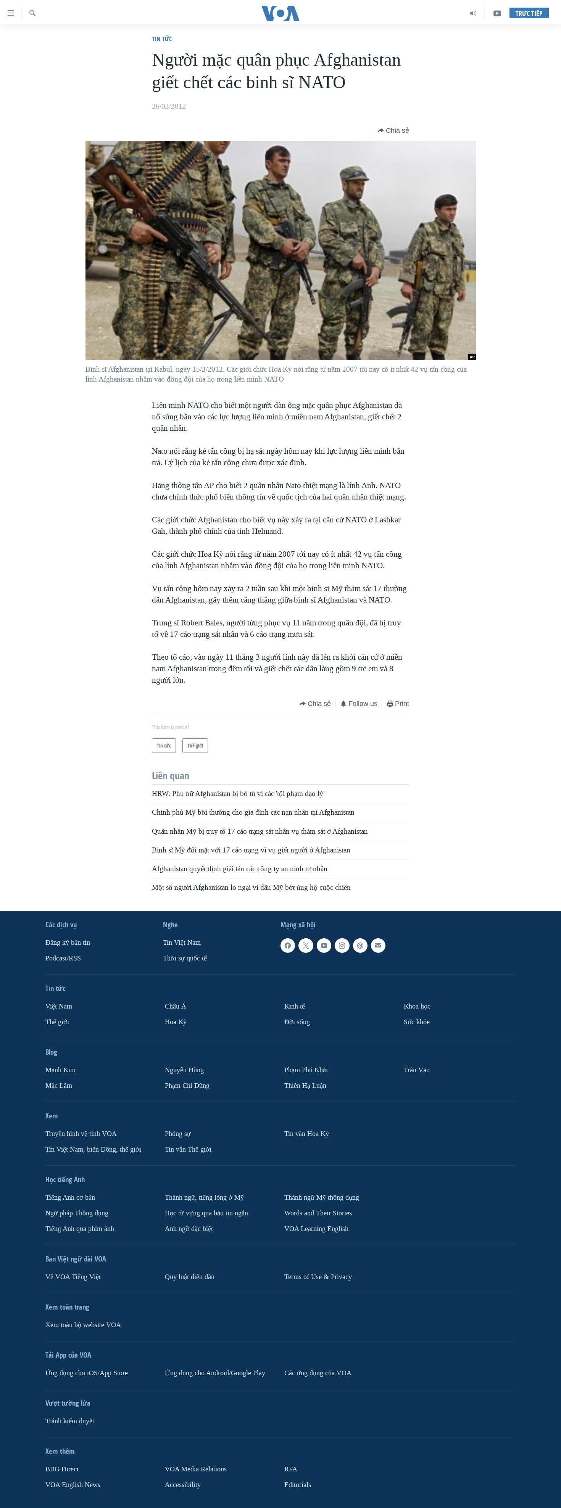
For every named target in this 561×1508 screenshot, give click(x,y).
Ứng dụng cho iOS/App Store (86, 1372)
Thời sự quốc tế (185, 958)
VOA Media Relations (196, 1468)
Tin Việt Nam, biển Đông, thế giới (93, 1149)
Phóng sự (178, 1133)
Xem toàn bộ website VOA (83, 1324)
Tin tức (162, 38)
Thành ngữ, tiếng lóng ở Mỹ (204, 1197)
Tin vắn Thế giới (188, 1149)
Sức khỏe (417, 1022)
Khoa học (417, 1006)
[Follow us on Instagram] (342, 945)
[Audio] (473, 13)
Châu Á (175, 1006)
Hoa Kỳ (176, 1022)
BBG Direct (62, 1468)
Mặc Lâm (58, 1085)
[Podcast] (360, 945)
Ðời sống (297, 1022)
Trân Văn (417, 1070)
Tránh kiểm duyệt (69, 1420)
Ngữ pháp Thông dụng (76, 1212)
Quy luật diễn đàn (189, 1276)
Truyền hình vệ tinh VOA (81, 1133)
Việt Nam (58, 1006)
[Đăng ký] (378, 945)
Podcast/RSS (63, 958)
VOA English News (72, 1484)
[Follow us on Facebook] (287, 945)
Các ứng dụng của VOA (317, 1372)
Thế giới (57, 1022)
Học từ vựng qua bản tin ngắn (206, 1212)
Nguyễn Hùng (184, 1070)
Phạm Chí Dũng (187, 1085)
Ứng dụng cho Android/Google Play (215, 1372)
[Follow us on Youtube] (324, 945)
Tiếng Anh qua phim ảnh (79, 1228)
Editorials (297, 1484)
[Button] (393, 130)
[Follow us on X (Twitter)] (305, 945)
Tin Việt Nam (182, 942)
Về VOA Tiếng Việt (73, 1276)
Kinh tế (294, 1006)
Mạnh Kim (60, 1070)
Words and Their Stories (318, 1212)
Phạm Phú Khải (306, 1070)
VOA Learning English (316, 1228)
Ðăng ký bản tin (67, 942)
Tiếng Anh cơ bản (70, 1197)
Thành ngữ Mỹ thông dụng (321, 1197)
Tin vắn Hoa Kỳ (306, 1133)
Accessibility (183, 1484)
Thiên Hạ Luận (305, 1085)
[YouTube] (497, 13)
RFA (290, 1468)
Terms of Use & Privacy (318, 1276)
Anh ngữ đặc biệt (189, 1228)
